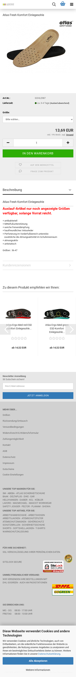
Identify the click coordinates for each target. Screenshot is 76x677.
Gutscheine (8, 469)
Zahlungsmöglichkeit (13, 439)
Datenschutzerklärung (49, 654)
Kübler (39, 499)
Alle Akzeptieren (38, 660)
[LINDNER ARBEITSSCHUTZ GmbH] (7, 4)
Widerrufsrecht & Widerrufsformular (21, 433)
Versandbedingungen (13, 427)
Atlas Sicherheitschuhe (30, 493)
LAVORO (7, 503)
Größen (6, 415)
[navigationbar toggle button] (71, 4)
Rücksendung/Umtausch (15, 421)
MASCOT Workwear (40, 503)
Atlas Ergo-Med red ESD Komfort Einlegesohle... (19, 327)
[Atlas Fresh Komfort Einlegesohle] (38, 46)
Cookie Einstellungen (13, 474)
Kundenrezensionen (17, 265)
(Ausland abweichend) (59, 103)
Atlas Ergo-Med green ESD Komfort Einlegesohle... (57, 328)
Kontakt (6, 445)
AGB (5, 451)
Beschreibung (12, 190)
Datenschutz (9, 457)
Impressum (8, 463)
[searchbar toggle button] (53, 4)
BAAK (5, 496)
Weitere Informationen (38, 669)
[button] (8, 143)
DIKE (26, 496)
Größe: (6, 112)
